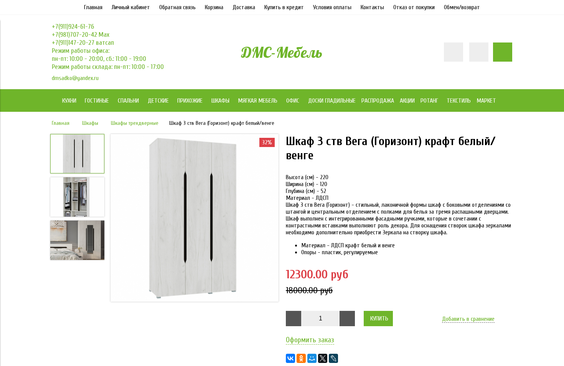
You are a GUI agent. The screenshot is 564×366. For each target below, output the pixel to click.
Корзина (214, 7)
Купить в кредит (284, 7)
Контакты (372, 7)
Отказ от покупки (414, 7)
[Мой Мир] (312, 358)
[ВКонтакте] (290, 358)
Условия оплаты (332, 7)
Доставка (244, 7)
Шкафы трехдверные (134, 123)
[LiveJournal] (333, 358)
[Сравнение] (478, 52)
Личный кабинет (131, 7)
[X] (322, 358)
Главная (93, 7)
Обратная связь (177, 7)
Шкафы (90, 123)
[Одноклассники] (301, 358)
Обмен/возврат (462, 7)
